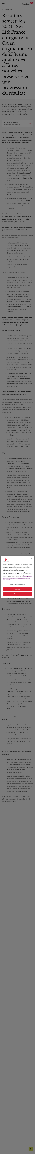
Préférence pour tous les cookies (17, 584)
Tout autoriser (17, 593)
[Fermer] (32, 558)
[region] (17, 577)
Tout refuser (17, 589)
